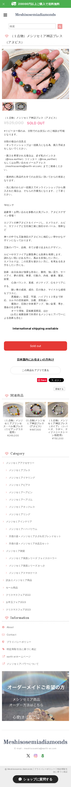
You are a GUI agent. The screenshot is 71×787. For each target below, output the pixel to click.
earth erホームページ (19, 656)
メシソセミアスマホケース (23, 572)
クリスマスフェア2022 (18, 594)
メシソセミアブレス (19, 470)
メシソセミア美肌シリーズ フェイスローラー (33, 558)
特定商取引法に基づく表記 (21, 649)
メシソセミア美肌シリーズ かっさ (27, 565)
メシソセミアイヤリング (22, 477)
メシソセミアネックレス (22, 506)
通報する (59, 389)
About (10, 627)
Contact (11, 634)
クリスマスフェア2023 (18, 609)
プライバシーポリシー (19, 641)
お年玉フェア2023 (16, 602)
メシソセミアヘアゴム (21, 499)
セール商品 (12, 587)
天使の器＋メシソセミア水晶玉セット (29, 543)
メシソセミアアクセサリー (20, 462)
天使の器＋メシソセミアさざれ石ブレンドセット (35, 536)
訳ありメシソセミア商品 (19, 580)
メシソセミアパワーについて (23, 663)
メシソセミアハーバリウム (23, 528)
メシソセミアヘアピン (21, 492)
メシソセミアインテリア (19, 521)
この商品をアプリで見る (35, 370)
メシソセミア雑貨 (15, 550)
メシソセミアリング (19, 514)
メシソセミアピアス (19, 484)
